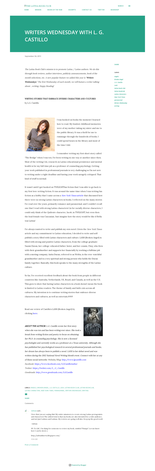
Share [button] (116, 64)
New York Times (119, 97)
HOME (26, 10)
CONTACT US (87, 10)
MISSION (38, 10)
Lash (115, 85)
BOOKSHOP (115, 10)
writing (116, 106)
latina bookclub (119, 91)
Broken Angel (118, 79)
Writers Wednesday (120, 103)
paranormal (118, 100)
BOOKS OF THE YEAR (54, 10)
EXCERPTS (72, 10)
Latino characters (120, 94)
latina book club (119, 88)
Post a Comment (31, 445)
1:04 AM (34, 439)
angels (116, 76)
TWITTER (101, 10)
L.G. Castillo (118, 82)
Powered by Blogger (78, 465)
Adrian (33, 411)
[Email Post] (26, 395)
